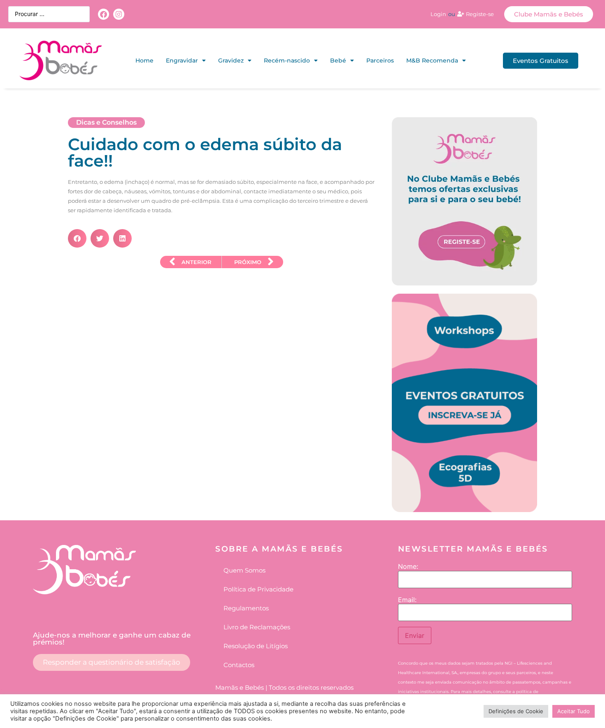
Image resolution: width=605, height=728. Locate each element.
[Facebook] (103, 14)
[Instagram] (118, 14)
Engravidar (182, 60)
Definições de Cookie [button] (516, 711)
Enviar (414, 635)
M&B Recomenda (432, 60)
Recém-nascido (287, 60)
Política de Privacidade (258, 589)
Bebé (338, 60)
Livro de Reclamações (256, 627)
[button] (77, 238)
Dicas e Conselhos (106, 122)
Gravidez (231, 60)
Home (144, 60)
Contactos (238, 665)
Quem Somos (244, 570)
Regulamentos (246, 608)
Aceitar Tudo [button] (573, 711)
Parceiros (380, 60)
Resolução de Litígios (255, 646)
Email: (407, 599)
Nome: (408, 566)
